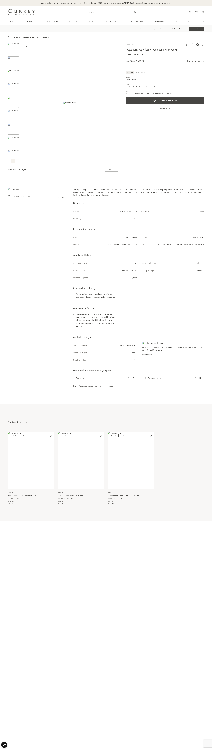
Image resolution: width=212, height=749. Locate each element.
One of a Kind (111, 21)
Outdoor (73, 21)
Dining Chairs (15, 37)
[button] (70, 103)
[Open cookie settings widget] (4, 745)
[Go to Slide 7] (13, 129)
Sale (202, 21)
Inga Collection (198, 263)
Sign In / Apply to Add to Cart (165, 100)
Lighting (11, 21)
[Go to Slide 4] (13, 88)
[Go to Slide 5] (13, 102)
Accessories (52, 21)
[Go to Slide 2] (13, 62)
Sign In (189, 61)
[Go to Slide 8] (13, 142)
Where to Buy (164, 108)
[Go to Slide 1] (13, 48)
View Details (140, 72)
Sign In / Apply (196, 28)
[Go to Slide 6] (13, 115)
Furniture (31, 21)
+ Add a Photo (111, 170)
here (168, 3)
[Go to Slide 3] (13, 75)
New (91, 21)
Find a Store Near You (21, 196)
